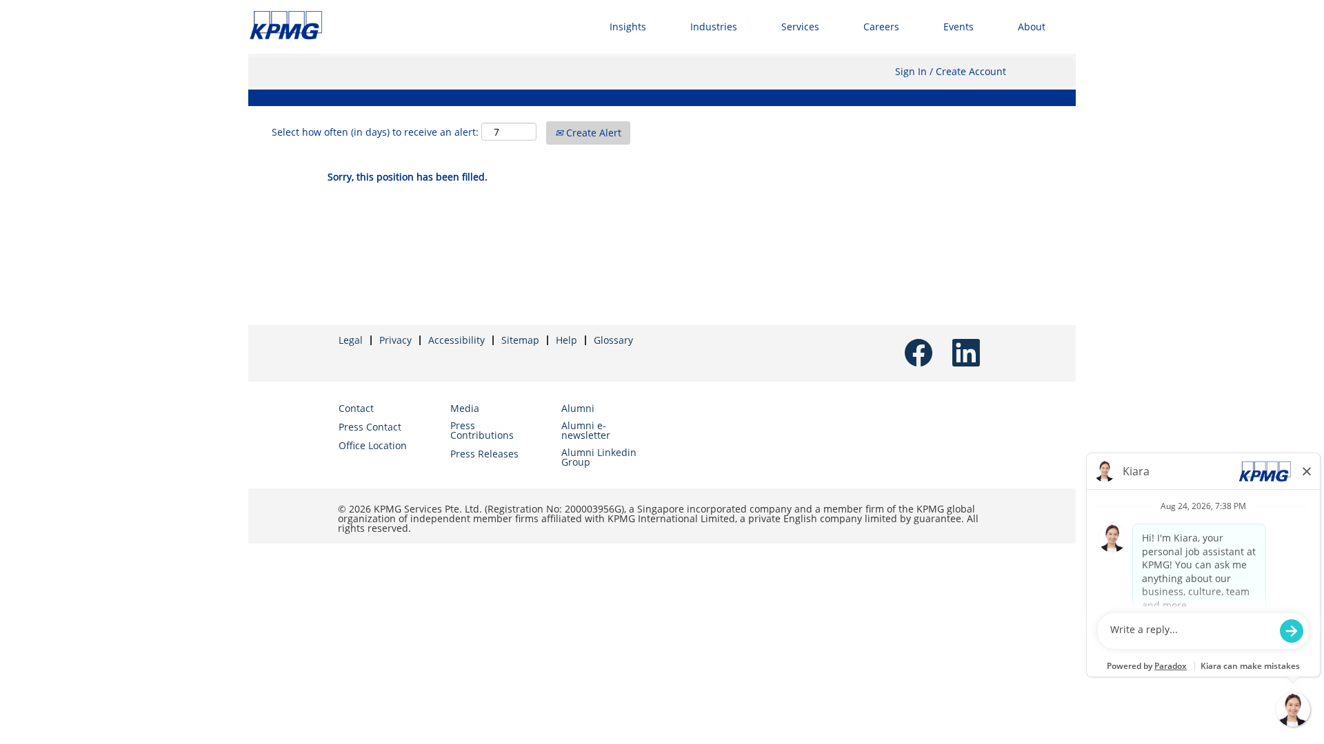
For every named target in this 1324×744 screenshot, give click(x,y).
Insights (628, 26)
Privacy (395, 340)
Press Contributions (482, 430)
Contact (356, 408)
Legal (351, 340)
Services (800, 26)
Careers (881, 26)
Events (958, 26)
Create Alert (592, 132)
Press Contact (370, 427)
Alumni (577, 408)
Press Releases (484, 453)
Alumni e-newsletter (585, 430)
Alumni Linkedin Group (598, 457)
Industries (713, 26)
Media (464, 408)
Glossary (613, 340)
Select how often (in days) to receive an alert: (375, 131)
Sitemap (520, 340)
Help (566, 340)
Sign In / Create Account (950, 71)
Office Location (373, 445)
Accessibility (456, 340)
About (1031, 26)
